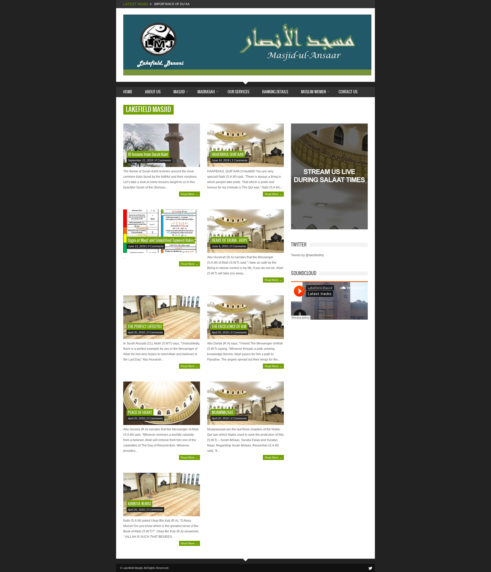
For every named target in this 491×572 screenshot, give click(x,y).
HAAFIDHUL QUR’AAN (227, 154)
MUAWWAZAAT (222, 412)
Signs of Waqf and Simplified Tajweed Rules (161, 240)
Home (127, 92)
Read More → (189, 194)
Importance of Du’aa (171, 4)
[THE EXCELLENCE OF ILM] (245, 317)
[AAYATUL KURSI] (161, 494)
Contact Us (348, 92)
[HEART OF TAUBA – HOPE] (245, 231)
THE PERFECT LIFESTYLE (145, 326)
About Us (153, 92)
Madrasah (206, 92)
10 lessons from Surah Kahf (148, 154)
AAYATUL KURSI (139, 504)
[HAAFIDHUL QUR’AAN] (245, 145)
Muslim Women (313, 92)
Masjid (179, 92)
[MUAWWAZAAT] (245, 403)
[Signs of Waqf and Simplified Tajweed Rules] (161, 231)
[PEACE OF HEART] (161, 403)
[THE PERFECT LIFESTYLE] (161, 317)
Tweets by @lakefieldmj (307, 255)
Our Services (238, 92)
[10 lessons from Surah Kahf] (161, 145)
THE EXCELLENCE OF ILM (229, 326)
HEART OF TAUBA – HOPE (229, 240)
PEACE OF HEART (140, 412)
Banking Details (275, 92)
